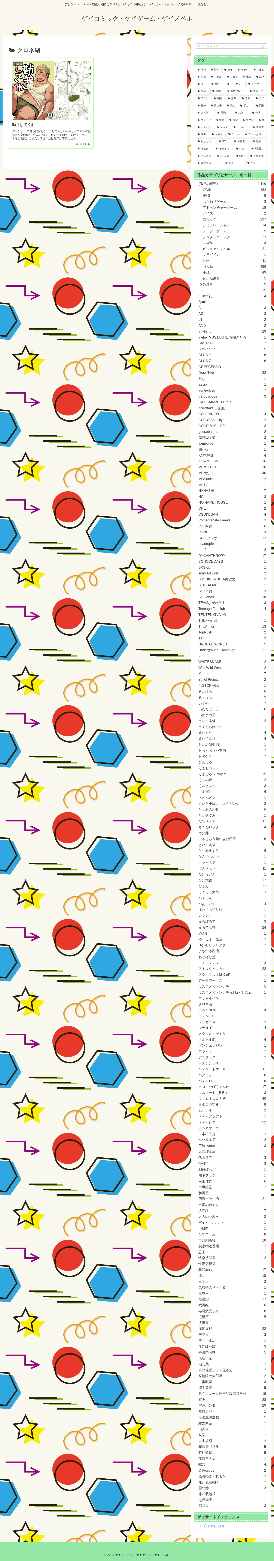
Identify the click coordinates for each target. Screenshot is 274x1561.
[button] (263, 46)
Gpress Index (214, 1526)
